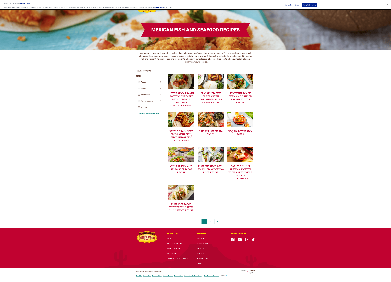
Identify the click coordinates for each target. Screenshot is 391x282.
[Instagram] (247, 239)
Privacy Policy (157, 276)
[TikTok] (253, 239)
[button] (139, 82)
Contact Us (147, 276)
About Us (139, 276)
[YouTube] (240, 239)
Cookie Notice (168, 276)
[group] (149, 82)
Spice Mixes (172, 253)
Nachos (200, 253)
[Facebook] (233, 239)
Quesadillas (202, 258)
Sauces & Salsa (173, 248)
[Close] (388, 4)
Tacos (199, 263)
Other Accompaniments (177, 258)
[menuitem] (210, 221)
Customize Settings (292, 5)
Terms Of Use (178, 276)
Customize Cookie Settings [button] (193, 276)
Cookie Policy (159, 7)
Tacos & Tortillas (174, 243)
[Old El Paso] (147, 237)
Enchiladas (202, 243)
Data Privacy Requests (211, 276)
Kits (169, 238)
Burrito (200, 238)
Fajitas (200, 248)
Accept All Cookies (309, 5)
